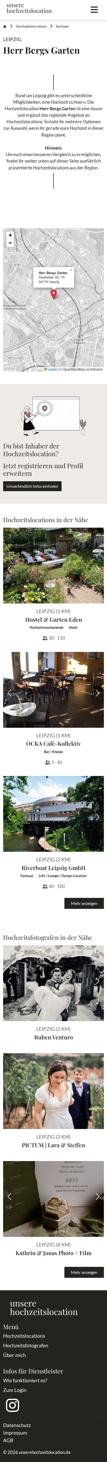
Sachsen (62, 26)
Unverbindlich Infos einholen (32, 486)
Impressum (15, 1433)
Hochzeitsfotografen (25, 1345)
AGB (8, 1440)
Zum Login (14, 1390)
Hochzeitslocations (31, 26)
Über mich (14, 1355)
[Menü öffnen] (94, 10)
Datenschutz (17, 1425)
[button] (53, 294)
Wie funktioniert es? (25, 1380)
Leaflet (52, 369)
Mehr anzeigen (84, 903)
